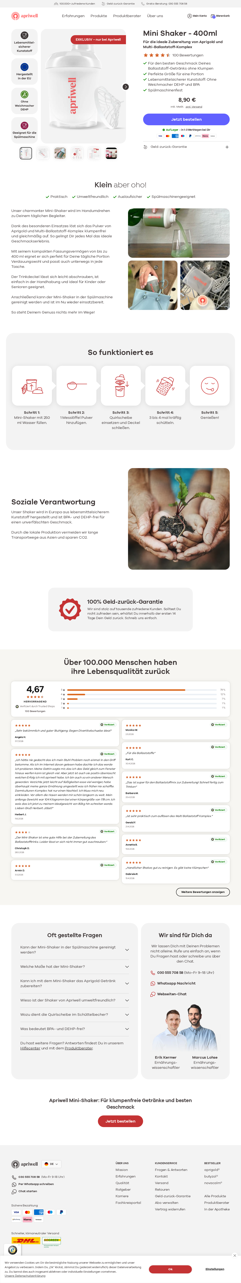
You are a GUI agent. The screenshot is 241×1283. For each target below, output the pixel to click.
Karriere (122, 1196)
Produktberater (78, 1048)
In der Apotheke (217, 1209)
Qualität (122, 1183)
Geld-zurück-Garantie (172, 1196)
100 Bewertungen (187, 55)
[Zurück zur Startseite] (24, 1164)
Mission (122, 1170)
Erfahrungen (126, 1176)
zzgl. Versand (194, 107)
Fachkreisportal (128, 1203)
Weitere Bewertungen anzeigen (203, 892)
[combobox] (51, 1164)
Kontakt (161, 1176)
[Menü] (19, 1246)
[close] (235, 1255)
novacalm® (213, 1183)
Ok (170, 1269)
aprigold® (212, 1170)
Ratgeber (123, 1189)
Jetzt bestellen (120, 1121)
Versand (162, 1183)
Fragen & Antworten (171, 1170)
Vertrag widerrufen (170, 1209)
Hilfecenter (30, 1048)
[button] (220, 16)
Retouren (162, 1189)
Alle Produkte (215, 1196)
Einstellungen (215, 1269)
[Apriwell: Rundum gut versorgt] (24, 16)
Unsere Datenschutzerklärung (25, 1276)
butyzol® (211, 1176)
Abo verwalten (166, 1203)
